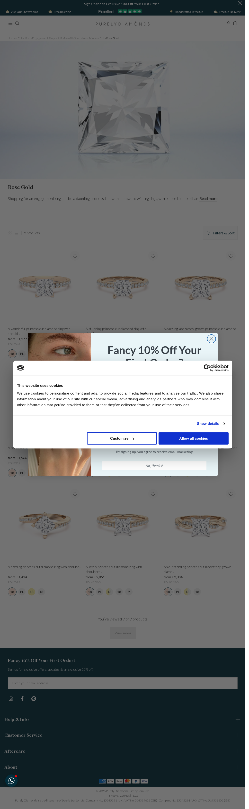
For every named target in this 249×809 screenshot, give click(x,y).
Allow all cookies (193, 438)
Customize (119, 438)
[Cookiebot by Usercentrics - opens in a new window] (207, 367)
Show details (208, 423)
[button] (11, 780)
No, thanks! (154, 465)
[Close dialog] (211, 339)
